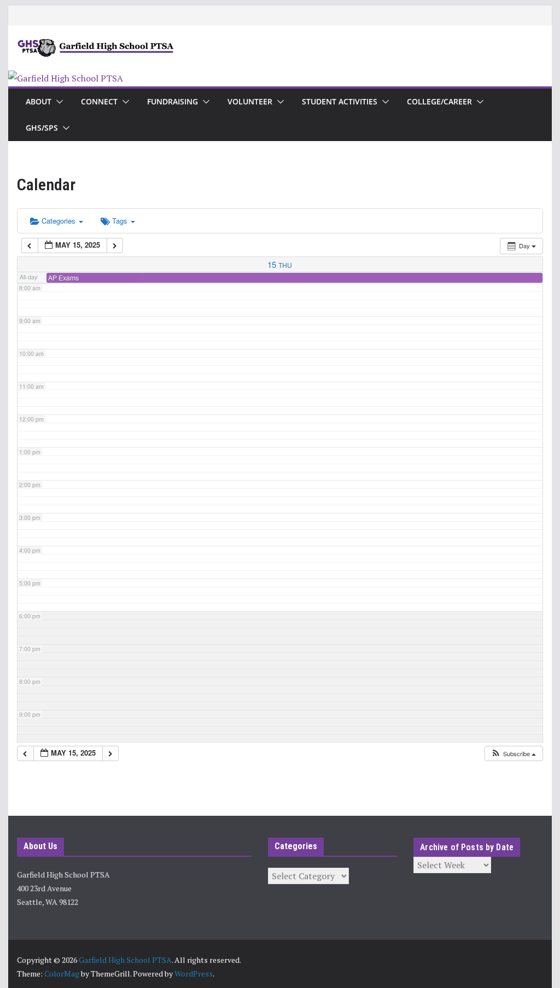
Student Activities (339, 101)
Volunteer (250, 101)
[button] (57, 101)
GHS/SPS (42, 127)
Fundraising (172, 101)
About (38, 101)
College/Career (439, 101)
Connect (99, 101)
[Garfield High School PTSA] (65, 78)
